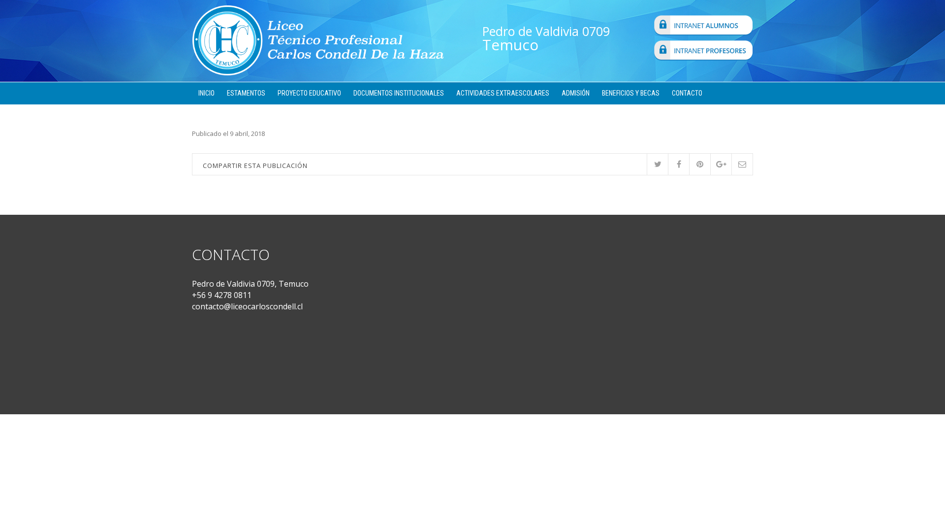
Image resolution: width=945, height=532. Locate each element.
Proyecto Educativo (309, 93)
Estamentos (246, 93)
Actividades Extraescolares (502, 93)
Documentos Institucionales (398, 93)
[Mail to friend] (742, 164)
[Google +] (720, 164)
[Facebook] (678, 164)
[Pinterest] (699, 164)
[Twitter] (657, 164)
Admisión (576, 93)
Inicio (206, 93)
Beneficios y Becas (631, 93)
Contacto (687, 93)
